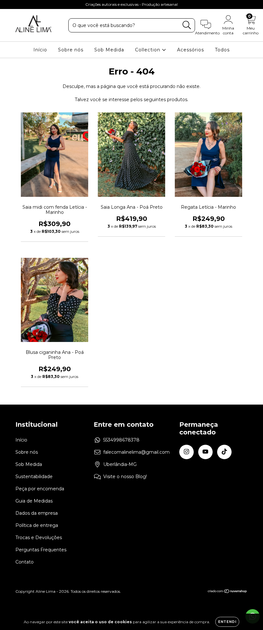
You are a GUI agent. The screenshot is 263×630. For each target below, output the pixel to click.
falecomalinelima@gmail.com (136, 452)
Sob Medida (109, 50)
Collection (148, 50)
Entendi (227, 622)
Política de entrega (36, 525)
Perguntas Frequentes (40, 550)
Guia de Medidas (34, 501)
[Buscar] (186, 25)
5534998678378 (121, 440)
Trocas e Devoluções (38, 537)
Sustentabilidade (34, 476)
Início (40, 50)
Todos (222, 50)
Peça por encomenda (39, 489)
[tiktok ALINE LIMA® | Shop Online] (28, 4)
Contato (24, 562)
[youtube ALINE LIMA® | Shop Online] (19, 4)
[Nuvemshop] (228, 592)
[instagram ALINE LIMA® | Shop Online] (9, 4)
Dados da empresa (36, 513)
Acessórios (190, 50)
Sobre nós (70, 50)
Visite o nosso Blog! (125, 476)
